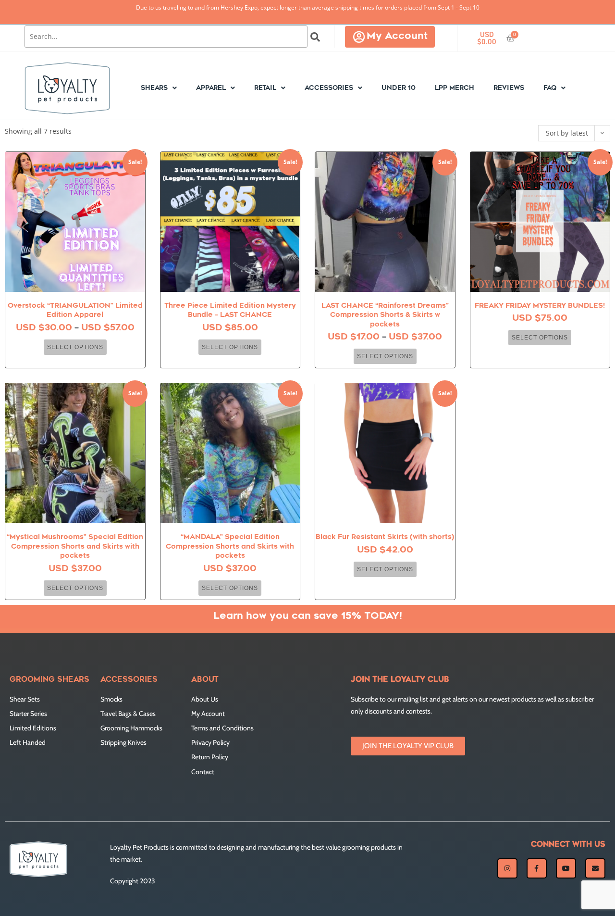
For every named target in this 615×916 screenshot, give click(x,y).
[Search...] (166, 36)
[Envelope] (595, 868)
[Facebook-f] (537, 868)
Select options (75, 347)
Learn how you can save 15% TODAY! (307, 616)
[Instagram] (507, 868)
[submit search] (315, 37)
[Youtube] (566, 868)
